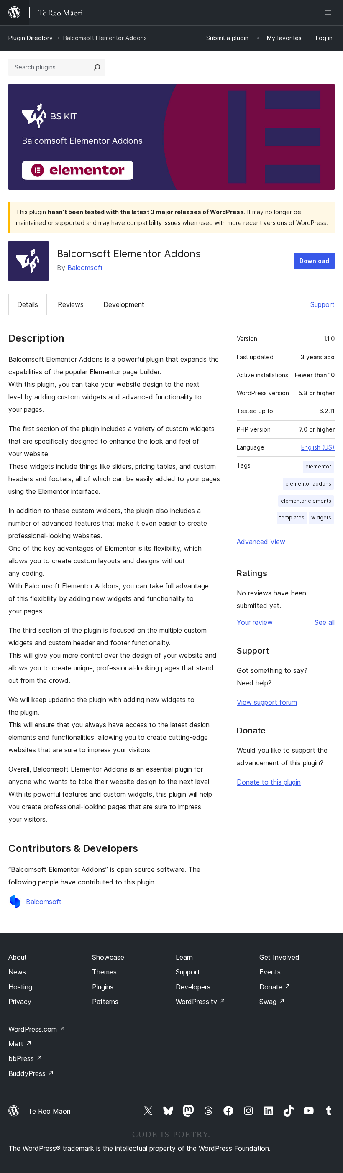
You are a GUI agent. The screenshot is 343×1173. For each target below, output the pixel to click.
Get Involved (279, 957)
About (17, 957)
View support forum (267, 702)
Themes (104, 972)
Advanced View (261, 541)
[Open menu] (329, 12)
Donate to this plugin (269, 782)
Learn (184, 957)
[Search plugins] (97, 67)
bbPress (25, 1058)
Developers (193, 987)
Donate (275, 987)
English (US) (318, 447)
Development (123, 304)
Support (322, 304)
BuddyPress (31, 1073)
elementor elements (306, 501)
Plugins (102, 987)
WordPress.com (36, 1029)
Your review (255, 622)
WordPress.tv (200, 1001)
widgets (321, 517)
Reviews (71, 304)
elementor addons (308, 483)
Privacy (19, 1001)
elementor (318, 466)
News (17, 972)
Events (270, 972)
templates (292, 517)
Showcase (108, 957)
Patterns (105, 1001)
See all (325, 622)
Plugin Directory (30, 37)
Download (314, 260)
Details (27, 304)
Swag (272, 1001)
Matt (20, 1044)
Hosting (20, 987)
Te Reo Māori (49, 1111)
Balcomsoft (85, 267)
